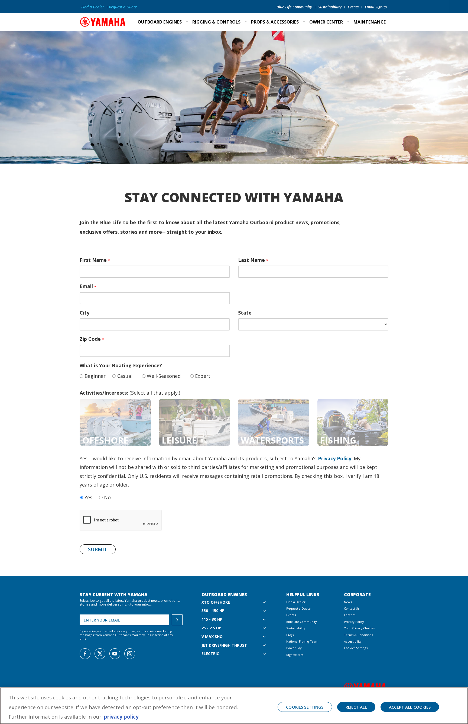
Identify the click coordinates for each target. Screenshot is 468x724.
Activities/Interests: (104, 392)
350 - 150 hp (213, 611)
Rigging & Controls (216, 22)
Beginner (94, 376)
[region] (234, 705)
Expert (202, 376)
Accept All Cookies (410, 707)
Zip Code (92, 339)
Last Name (253, 260)
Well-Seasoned (163, 376)
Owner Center (326, 22)
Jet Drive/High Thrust (224, 645)
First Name (95, 260)
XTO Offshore (216, 602)
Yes (87, 497)
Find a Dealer (92, 6)
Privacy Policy (334, 458)
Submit (97, 549)
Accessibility (353, 641)
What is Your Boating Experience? (121, 365)
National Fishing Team (302, 641)
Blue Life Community (294, 6)
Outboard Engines (160, 22)
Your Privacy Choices (359, 628)
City (84, 312)
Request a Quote (123, 6)
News (348, 602)
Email (88, 286)
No (107, 497)
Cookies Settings (356, 648)
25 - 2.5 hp (211, 628)
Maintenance (369, 22)
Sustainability (330, 6)
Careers (349, 615)
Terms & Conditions (358, 635)
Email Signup (376, 6)
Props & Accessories (275, 22)
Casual (124, 376)
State (245, 312)
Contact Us (351, 608)
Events (353, 6)
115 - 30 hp (212, 619)
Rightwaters (294, 655)
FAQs (290, 635)
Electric (210, 654)
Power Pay (294, 648)
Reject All (356, 707)
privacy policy (121, 716)
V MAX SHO (212, 636)
